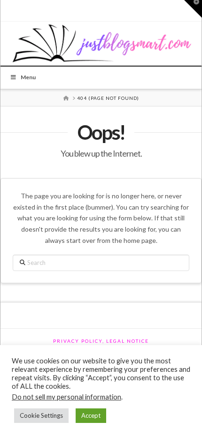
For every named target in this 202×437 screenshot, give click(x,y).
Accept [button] (91, 415)
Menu (28, 77)
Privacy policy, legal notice (101, 341)
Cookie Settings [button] (41, 415)
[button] (193, 9)
